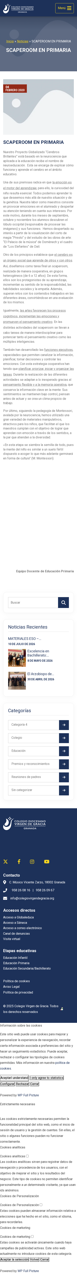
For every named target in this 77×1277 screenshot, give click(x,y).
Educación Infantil (15, 958)
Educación (18, 751)
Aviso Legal (11, 987)
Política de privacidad (18, 992)
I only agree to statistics (46, 1078)
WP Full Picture (28, 1095)
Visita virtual (11, 939)
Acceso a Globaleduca (18, 917)
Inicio (10, 41)
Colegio (16, 738)
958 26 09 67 (45, 890)
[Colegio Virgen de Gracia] (18, 8)
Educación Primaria (16, 963)
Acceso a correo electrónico (22, 928)
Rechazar (22, 1084)
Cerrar (34, 1084)
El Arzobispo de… (40, 674)
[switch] (27, 1156)
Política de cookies (16, 981)
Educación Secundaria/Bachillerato (27, 968)
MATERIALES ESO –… (24, 639)
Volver (34, 1259)
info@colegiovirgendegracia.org (32, 898)
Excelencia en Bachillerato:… (38, 653)
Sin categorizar (21, 790)
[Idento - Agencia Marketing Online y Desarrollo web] (62, 1009)
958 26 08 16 (21, 890)
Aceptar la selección (14, 1259)
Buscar (63, 602)
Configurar (7, 1084)
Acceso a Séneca (15, 923)
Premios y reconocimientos (30, 764)
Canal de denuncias (16, 933)
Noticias (22, 41)
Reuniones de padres (26, 777)
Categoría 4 (19, 724)
